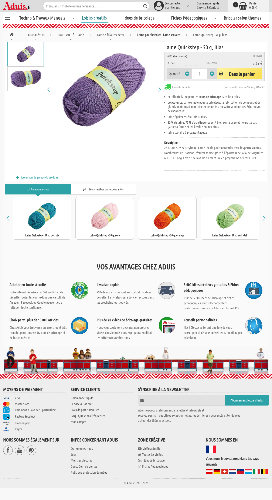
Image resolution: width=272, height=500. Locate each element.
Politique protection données (89, 472)
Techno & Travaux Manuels (42, 17)
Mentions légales (81, 460)
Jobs (73, 454)
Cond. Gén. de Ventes (84, 466)
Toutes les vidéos (152, 454)
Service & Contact (208, 7)
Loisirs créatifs (94, 17)
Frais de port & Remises (85, 410)
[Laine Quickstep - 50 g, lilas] (104, 90)
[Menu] (7, 17)
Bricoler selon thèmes (242, 17)
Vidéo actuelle (151, 448)
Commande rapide (208, 3)
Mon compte (78, 422)
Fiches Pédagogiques (189, 17)
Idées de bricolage (139, 17)
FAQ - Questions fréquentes (88, 416)
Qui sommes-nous (82, 448)
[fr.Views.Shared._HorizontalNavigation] (11, 35)
